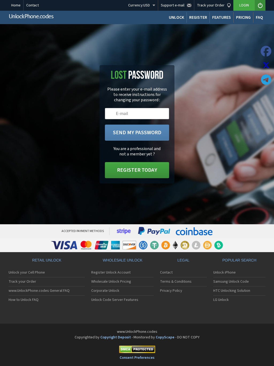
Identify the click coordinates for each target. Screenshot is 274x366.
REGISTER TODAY (137, 170)
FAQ (259, 17)
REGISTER (198, 17)
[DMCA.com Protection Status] (137, 350)
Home (16, 5)
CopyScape (165, 337)
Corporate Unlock (105, 290)
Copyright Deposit (115, 337)
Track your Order (22, 281)
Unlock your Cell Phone (27, 272)
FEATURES (221, 17)
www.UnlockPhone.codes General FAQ (39, 290)
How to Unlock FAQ (24, 299)
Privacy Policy (171, 290)
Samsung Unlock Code (231, 281)
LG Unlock (221, 299)
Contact (32, 5)
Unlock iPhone (224, 272)
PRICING (243, 17)
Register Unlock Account (111, 272)
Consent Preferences (137, 357)
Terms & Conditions (176, 281)
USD (139, 5)
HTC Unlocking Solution (231, 290)
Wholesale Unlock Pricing (111, 281)
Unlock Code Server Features (114, 299)
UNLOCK (176, 17)
